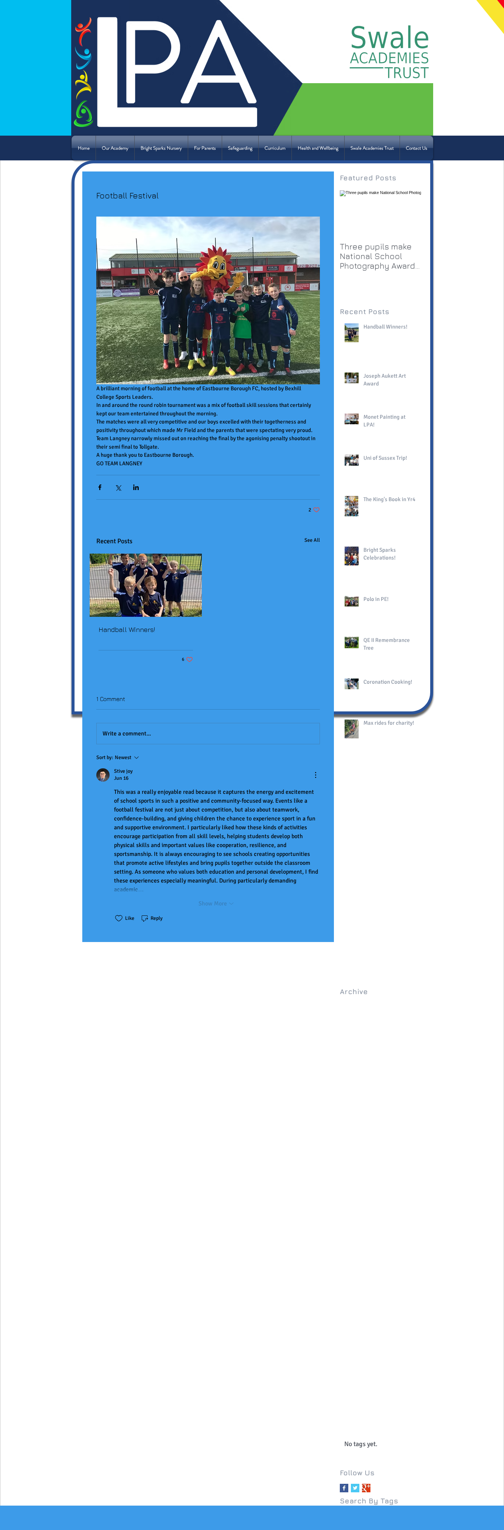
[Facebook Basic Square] (344, 1488)
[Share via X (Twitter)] (117, 487)
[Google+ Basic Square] (366, 1488)
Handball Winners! (127, 629)
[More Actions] (315, 775)
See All (312, 540)
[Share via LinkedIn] (135, 487)
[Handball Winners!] (146, 585)
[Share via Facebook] (99, 487)
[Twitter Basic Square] (355, 1488)
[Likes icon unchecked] (119, 918)
